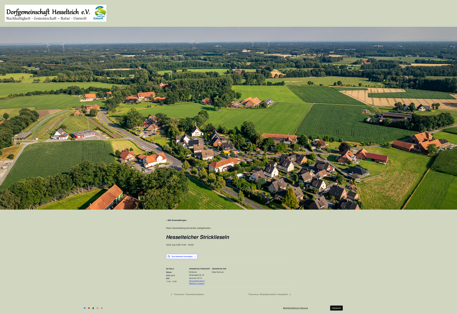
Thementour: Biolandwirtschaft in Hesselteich (268, 294)
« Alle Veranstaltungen (176, 220)
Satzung (304, 308)
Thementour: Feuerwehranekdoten (188, 294)
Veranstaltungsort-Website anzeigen (197, 282)
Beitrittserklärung (291, 308)
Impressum (336, 308)
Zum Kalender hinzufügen (182, 256)
